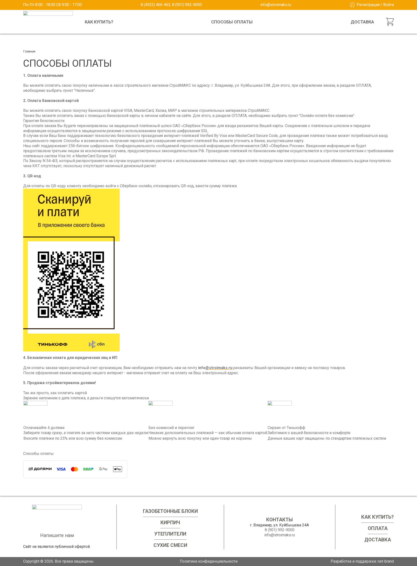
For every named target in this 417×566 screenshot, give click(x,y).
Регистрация (368, 4)
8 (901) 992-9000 (279, 530)
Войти (388, 4)
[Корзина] (390, 22)
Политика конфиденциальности (208, 561)
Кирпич (170, 522)
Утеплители (170, 534)
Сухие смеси (170, 545)
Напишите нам (57, 535)
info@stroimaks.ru (275, 4)
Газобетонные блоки (170, 511)
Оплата (378, 528)
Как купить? (99, 21)
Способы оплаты (232, 21)
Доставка (362, 21)
